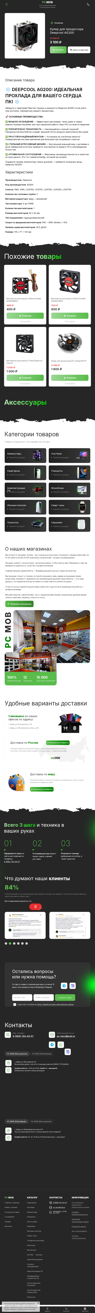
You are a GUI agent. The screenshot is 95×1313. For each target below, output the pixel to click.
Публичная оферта (79, 1226)
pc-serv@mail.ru (66, 1036)
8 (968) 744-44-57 (12, 862)
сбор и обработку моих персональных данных (55, 1004)
